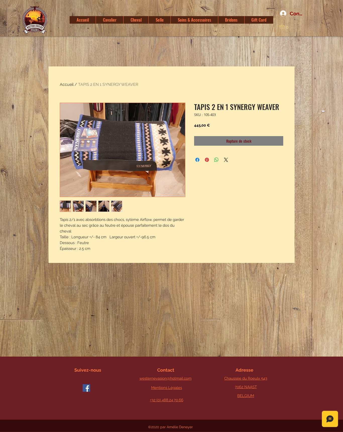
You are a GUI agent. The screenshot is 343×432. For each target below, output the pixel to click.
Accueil (67, 84)
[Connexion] (281, 14)
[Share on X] (226, 160)
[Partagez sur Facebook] (197, 160)
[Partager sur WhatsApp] (216, 160)
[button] (285, 26)
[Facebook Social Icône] (86, 388)
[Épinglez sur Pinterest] (207, 160)
